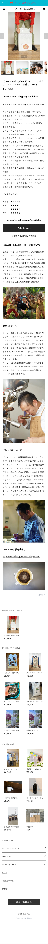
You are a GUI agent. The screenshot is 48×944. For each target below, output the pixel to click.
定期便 (5, 889)
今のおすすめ (8, 881)
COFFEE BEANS (10, 848)
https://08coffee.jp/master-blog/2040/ (21, 556)
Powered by (21, 918)
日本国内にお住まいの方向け (24, 236)
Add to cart (24, 228)
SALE (4, 873)
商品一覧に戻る (24, 902)
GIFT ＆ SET (9, 864)
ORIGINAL (7, 856)
